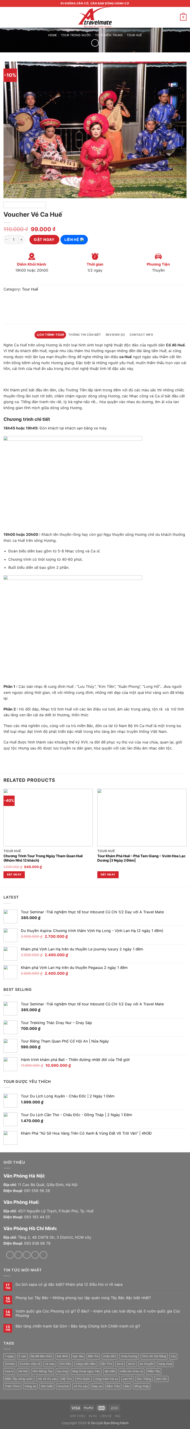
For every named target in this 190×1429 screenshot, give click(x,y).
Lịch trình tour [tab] (50, 334)
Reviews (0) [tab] (115, 334)
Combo (10, 1364)
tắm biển (47, 1386)
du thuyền (147, 1364)
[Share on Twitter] (24, 301)
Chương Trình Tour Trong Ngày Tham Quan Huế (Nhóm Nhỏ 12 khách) (43, 858)
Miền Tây (154, 1371)
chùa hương (129, 1356)
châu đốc (109, 1356)
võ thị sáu (81, 1386)
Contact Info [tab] (141, 334)
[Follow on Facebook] (10, 1255)
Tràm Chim (12, 1386)
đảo (127, 1386)
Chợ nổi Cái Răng (154, 1356)
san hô (127, 1379)
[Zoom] (9, 192)
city (173, 1356)
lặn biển (110, 1371)
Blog (93, 1416)
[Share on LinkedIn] (49, 301)
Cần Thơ (106, 1364)
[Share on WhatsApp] (8, 301)
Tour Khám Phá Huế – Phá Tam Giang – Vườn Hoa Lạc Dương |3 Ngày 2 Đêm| (141, 858)
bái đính (62, 1356)
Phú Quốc (83, 1379)
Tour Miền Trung (109, 35)
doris (131, 1364)
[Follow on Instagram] (18, 1255)
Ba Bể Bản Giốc (41, 1356)
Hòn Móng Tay (42, 1371)
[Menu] (6, 17)
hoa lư (9, 1371)
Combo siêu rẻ (30, 1364)
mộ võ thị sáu (47, 1379)
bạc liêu (78, 1356)
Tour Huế (134, 35)
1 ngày (9, 1356)
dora (120, 1364)
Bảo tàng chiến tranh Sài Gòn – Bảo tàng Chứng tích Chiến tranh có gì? (78, 1326)
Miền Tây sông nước (19, 1379)
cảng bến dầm (86, 1364)
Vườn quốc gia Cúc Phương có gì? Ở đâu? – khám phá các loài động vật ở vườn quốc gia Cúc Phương (98, 1313)
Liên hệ (72, 239)
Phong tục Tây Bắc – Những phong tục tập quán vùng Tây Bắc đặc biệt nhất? (83, 1298)
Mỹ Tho (66, 1379)
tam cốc (161, 1379)
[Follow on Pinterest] (43, 1255)
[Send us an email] (35, 1255)
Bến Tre (93, 1356)
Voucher (63, 1386)
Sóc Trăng (144, 1379)
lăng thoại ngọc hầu (86, 1371)
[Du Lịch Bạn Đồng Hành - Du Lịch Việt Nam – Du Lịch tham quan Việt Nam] (95, 17)
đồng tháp (141, 1386)
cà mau (50, 1364)
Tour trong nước (76, 35)
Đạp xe (97, 1386)
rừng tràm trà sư (106, 1379)
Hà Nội (23, 1371)
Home (52, 35)
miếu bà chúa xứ (131, 1371)
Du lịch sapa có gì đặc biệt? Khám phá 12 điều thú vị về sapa (69, 1284)
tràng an (30, 1386)
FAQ (117, 1416)
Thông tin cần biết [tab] (84, 334)
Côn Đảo (65, 1364)
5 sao (22, 1356)
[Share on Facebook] (16, 301)
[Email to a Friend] (33, 301)
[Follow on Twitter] (27, 1255)
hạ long (62, 1371)
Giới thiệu (78, 1416)
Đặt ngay (44, 239)
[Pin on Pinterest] (41, 301)
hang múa (165, 1364)
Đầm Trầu (113, 1386)
